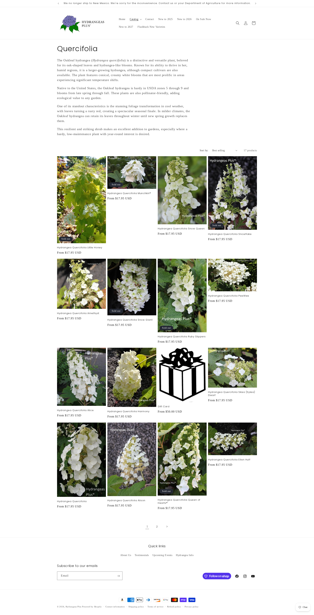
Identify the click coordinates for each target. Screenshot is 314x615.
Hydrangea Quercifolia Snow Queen (181, 228)
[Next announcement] (256, 3)
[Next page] (167, 527)
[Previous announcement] (58, 3)
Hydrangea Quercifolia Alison (126, 500)
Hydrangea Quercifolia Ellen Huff (229, 459)
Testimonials (142, 555)
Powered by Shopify (92, 607)
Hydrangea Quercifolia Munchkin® (129, 193)
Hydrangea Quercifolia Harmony (128, 411)
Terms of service (155, 606)
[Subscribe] (118, 576)
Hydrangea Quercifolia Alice (75, 410)
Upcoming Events (162, 555)
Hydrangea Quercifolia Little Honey (79, 247)
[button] (135, 19)
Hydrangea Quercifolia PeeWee (228, 295)
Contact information (115, 606)
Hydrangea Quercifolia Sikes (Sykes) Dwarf (231, 394)
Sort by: (204, 150)
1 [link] (147, 526)
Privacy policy (192, 606)
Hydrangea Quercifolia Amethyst (78, 313)
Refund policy (174, 606)
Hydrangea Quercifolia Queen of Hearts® (179, 501)
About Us (125, 555)
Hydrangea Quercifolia (72, 501)
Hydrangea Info (185, 555)
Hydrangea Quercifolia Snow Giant (129, 320)
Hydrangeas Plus (74, 607)
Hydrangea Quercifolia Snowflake (230, 234)
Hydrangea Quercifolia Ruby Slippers (182, 336)
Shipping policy (136, 606)
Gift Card (163, 406)
